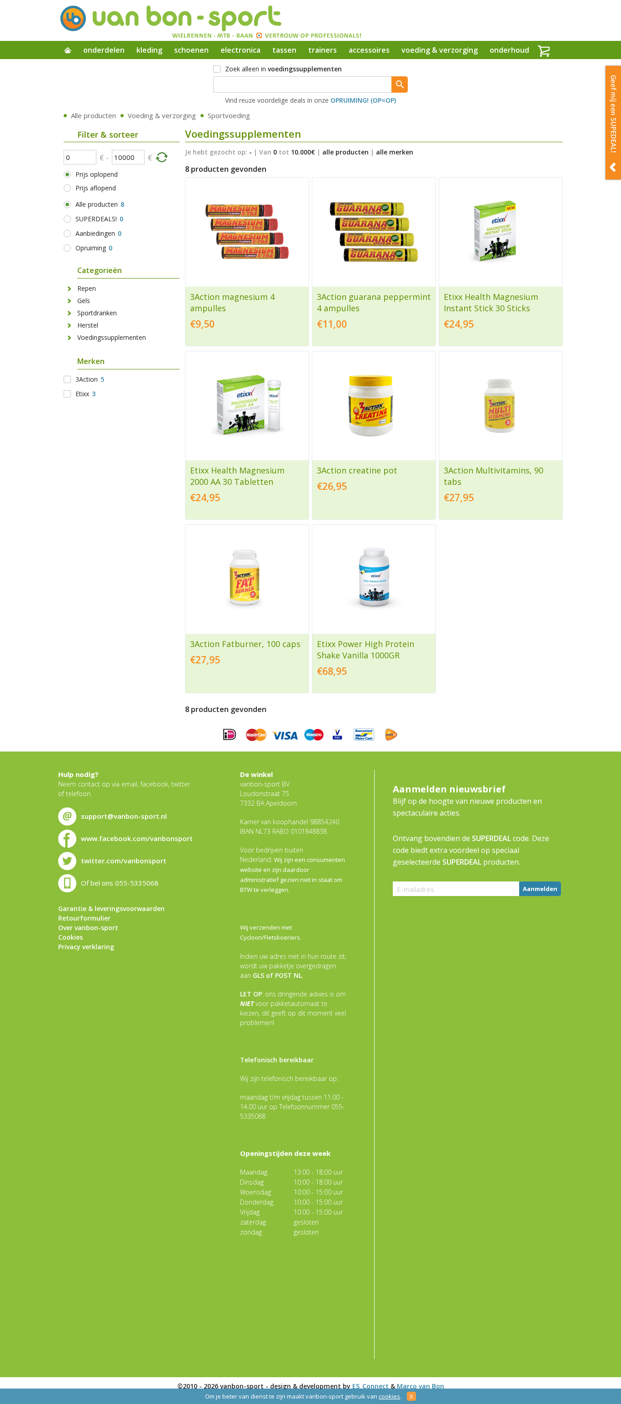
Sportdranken (97, 313)
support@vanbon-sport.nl (124, 816)
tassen (284, 50)
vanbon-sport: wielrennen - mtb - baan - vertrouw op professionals (210, 20)
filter (161, 157)
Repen (86, 288)
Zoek (399, 84)
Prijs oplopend (96, 174)
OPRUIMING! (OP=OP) (363, 100)
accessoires (369, 50)
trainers (322, 50)
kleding (149, 50)
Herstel (87, 325)
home (67, 51)
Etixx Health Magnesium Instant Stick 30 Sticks (491, 302)
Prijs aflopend (95, 188)
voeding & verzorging (439, 50)
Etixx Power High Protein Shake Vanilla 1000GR (365, 649)
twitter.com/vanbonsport (123, 860)
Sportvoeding (229, 115)
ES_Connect (370, 1386)
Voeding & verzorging (162, 115)
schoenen (191, 50)
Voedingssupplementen (111, 337)
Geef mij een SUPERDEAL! (613, 122)
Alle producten (93, 115)
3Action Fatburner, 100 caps (245, 643)
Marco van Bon (420, 1386)
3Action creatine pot (357, 470)
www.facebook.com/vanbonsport (137, 838)
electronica (240, 50)
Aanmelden (540, 889)
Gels (83, 300)
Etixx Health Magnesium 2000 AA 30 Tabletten (237, 476)
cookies (389, 1396)
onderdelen (104, 50)
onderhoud (509, 50)
